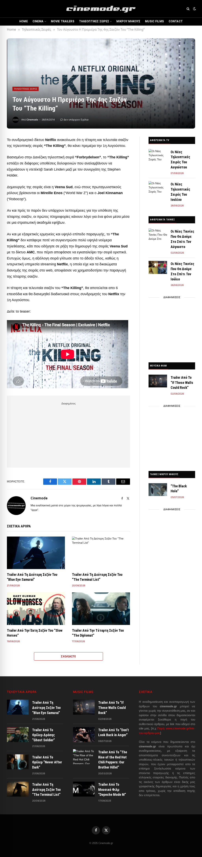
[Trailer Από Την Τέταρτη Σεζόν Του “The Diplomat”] (101, 608)
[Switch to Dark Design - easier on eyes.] (194, 8)
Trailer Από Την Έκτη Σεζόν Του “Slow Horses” (34, 632)
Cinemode (32, 119)
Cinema (38, 21)
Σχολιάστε (68, 656)
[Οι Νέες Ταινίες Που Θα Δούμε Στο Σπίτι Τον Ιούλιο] (158, 267)
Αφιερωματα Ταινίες (162, 219)
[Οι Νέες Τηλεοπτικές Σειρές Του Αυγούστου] (158, 155)
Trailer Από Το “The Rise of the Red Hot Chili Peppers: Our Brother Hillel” (112, 759)
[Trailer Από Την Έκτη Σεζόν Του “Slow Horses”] (36, 608)
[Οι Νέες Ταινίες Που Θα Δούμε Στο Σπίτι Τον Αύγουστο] (158, 234)
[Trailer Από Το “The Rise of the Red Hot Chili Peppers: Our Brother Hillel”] (84, 756)
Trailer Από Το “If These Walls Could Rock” (182, 382)
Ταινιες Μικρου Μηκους (164, 474)
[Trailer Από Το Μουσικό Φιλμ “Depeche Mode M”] (84, 789)
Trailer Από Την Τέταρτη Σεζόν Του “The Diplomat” (98, 632)
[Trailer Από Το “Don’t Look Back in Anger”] (84, 734)
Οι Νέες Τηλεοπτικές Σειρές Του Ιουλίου (180, 191)
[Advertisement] (68, 434)
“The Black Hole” (179, 488)
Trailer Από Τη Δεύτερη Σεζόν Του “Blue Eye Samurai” (32, 576)
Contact (176, 21)
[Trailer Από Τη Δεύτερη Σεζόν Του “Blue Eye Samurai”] (36, 553)
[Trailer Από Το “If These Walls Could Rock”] (158, 381)
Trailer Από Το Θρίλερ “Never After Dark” (47, 762)
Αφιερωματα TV (159, 140)
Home (23, 21)
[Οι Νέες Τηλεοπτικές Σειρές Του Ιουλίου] (158, 187)
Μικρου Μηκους (128, 21)
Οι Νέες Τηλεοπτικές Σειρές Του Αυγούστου (180, 159)
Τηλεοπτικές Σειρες (94, 21)
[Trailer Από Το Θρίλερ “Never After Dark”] (18, 761)
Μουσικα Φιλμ (158, 365)
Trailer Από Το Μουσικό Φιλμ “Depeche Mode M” (112, 789)
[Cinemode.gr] (101, 8)
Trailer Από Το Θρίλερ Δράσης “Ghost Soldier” (43, 735)
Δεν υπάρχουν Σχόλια (76, 119)
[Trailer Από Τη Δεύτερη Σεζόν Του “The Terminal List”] (101, 553)
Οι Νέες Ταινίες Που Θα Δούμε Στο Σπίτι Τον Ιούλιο (182, 271)
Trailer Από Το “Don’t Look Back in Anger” (113, 732)
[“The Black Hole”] (158, 489)
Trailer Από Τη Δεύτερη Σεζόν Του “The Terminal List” (97, 576)
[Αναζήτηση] (188, 8)
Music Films (154, 21)
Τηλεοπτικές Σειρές (25, 88)
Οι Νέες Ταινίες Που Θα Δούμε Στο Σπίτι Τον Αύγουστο (182, 239)
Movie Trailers (62, 21)
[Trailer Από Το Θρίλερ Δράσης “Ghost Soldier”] (18, 734)
